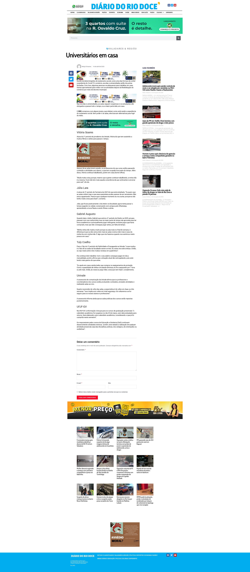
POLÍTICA (104, 12)
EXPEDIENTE (169, 12)
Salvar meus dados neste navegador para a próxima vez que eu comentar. (103, 392)
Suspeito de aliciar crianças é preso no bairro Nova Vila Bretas (85, 499)
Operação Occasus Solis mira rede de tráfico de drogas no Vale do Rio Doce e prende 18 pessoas (157, 192)
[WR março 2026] (125, 26)
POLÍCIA (152, 12)
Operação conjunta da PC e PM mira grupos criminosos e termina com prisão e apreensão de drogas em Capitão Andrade (125, 473)
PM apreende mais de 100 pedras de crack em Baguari (145, 442)
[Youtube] (175, 5)
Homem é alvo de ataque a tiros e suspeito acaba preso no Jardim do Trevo (105, 499)
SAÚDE (127, 12)
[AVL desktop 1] (107, 75)
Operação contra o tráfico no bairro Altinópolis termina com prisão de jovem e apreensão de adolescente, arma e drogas (125, 445)
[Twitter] (172, 5)
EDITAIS (72, 12)
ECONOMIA (120, 12)
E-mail (79, 383)
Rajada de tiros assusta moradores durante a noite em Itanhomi (144, 470)
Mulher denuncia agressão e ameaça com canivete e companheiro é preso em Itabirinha (85, 471)
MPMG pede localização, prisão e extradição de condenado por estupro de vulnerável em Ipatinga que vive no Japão (145, 501)
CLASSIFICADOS (81, 12)
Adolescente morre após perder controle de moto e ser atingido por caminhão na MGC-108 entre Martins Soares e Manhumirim (158, 88)
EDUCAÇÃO (145, 12)
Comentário (81, 350)
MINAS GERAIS (135, 12)
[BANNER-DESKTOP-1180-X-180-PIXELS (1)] (125, 410)
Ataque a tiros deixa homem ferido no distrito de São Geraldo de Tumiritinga (105, 471)
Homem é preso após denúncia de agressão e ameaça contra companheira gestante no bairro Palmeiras (158, 156)
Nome (79, 374)
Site (109, 383)
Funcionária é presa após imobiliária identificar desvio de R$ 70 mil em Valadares (85, 443)
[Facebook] (169, 5)
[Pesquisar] (178, 38)
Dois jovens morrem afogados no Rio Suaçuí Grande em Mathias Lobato (124, 500)
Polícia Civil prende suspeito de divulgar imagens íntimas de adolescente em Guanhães (105, 443)
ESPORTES (112, 12)
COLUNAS (159, 12)
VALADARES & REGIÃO (94, 12)
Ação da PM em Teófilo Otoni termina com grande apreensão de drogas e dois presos (158, 122)
